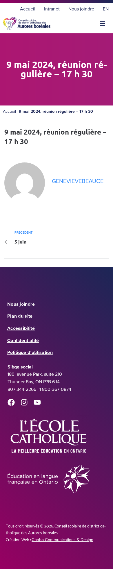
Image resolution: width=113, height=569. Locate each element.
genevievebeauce (77, 181)
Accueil (9, 111)
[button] (102, 23)
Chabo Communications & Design (62, 539)
